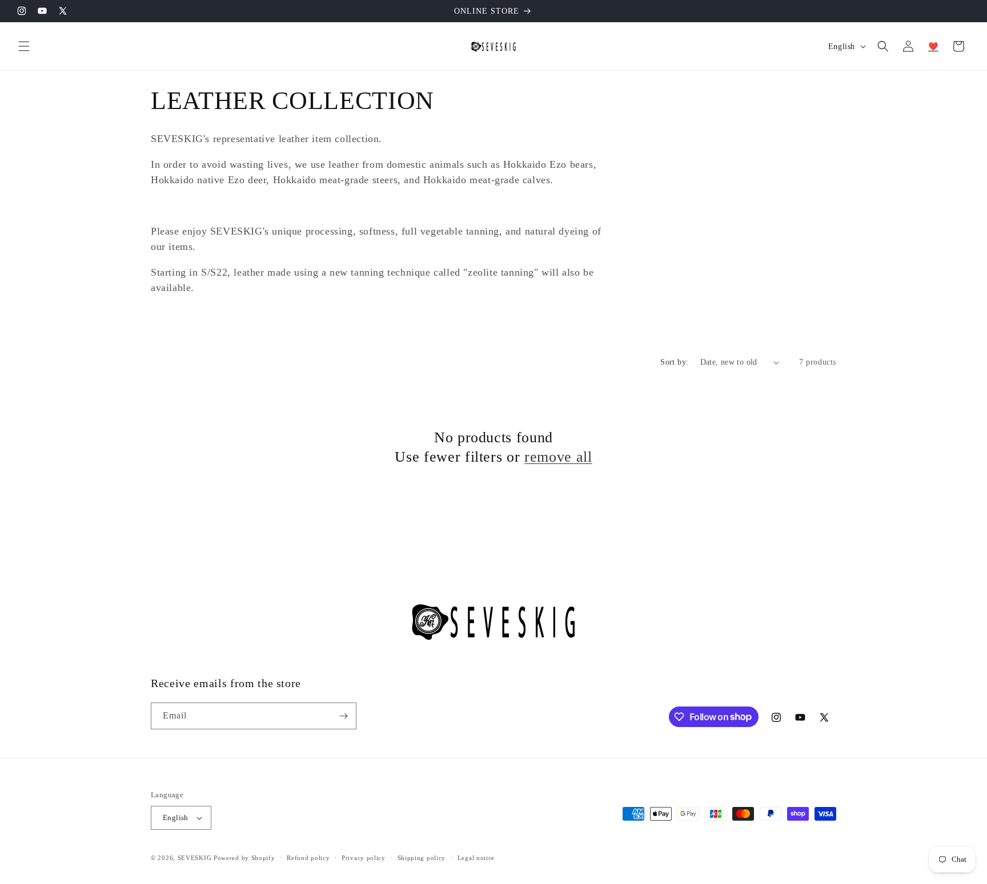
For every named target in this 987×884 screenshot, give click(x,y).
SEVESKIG (195, 857)
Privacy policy (364, 857)
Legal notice (476, 857)
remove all (558, 456)
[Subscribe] (343, 716)
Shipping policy (422, 857)
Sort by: (674, 362)
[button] (24, 46)
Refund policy (308, 857)
